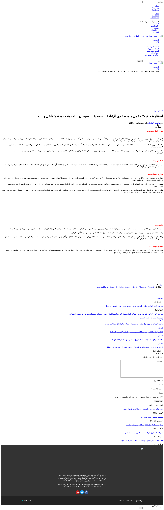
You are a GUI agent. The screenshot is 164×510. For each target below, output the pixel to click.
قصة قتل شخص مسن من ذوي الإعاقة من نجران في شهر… (141, 440)
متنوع (157, 44)
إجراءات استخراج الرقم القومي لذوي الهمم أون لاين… (143, 433)
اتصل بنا (156, 32)
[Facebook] (86, 492)
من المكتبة (155, 53)
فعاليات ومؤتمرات (152, 55)
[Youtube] (78, 492)
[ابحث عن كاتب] (158, 296)
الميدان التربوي (153, 49)
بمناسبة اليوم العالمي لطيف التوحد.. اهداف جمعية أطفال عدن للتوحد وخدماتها (134, 306)
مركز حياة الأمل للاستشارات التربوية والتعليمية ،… (144, 425)
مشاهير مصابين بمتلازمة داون (152, 417)
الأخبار (156, 42)
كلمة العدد (155, 26)
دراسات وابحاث (153, 46)
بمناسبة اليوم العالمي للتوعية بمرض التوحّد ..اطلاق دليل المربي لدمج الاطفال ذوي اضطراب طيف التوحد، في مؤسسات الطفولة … (115, 314)
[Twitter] (82, 492)
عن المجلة (155, 30)
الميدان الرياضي (153, 51)
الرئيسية (156, 24)
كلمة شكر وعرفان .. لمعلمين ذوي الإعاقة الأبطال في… (142, 409)
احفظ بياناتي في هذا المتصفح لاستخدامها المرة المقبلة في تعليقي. (137, 397)
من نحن (156, 28)
